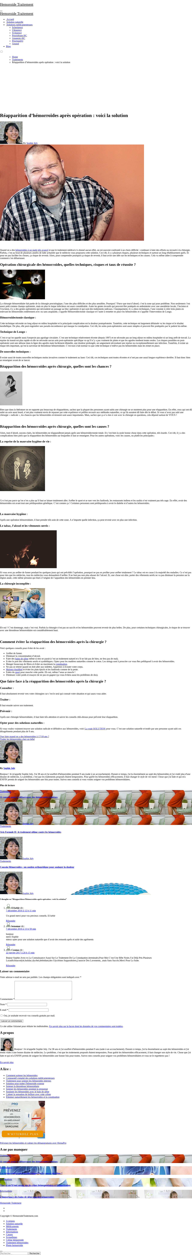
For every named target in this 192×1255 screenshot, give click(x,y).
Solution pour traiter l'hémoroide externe (25, 1083)
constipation (61, 664)
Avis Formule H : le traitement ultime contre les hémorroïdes (30, 832)
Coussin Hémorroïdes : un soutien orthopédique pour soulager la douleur (37, 867)
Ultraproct (17, 30)
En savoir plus (7, 1062)
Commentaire (7, 999)
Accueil (10, 19)
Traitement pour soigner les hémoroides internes (28, 1081)
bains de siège (21, 658)
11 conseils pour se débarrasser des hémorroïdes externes (29, 797)
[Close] (1, 1251)
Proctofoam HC (19, 35)
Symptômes (11, 1237)
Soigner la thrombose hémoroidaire (22, 1086)
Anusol (15, 43)
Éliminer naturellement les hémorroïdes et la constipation (32, 1097)
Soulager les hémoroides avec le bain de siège (27, 1091)
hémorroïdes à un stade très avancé (31, 250)
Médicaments (12, 1226)
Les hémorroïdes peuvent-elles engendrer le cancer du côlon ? (31, 1173)
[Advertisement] (96, 87)
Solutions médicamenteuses (19, 24)
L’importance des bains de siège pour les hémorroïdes (27, 1197)
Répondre (10, 921)
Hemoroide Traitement (16, 4)
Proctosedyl (17, 41)
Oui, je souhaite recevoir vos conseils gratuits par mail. (29, 1015)
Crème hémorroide (15, 1240)
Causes (9, 1234)
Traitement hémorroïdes (17, 1242)
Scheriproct (17, 27)
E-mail (4, 1010)
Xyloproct (17, 33)
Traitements (5, 791)
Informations (6, 1167)
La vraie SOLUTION (95, 728)
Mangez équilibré (14, 669)
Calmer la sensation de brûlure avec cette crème (28, 1094)
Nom (3, 1004)
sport (17, 672)
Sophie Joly (32, 143)
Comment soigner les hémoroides (22, 1075)
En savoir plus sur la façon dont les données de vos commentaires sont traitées (86, 1026)
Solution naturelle (14, 22)
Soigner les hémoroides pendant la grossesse (27, 1089)
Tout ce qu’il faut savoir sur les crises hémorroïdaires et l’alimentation (35, 1185)
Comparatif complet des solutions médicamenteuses (30, 1078)
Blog (8, 46)
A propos (10, 1221)
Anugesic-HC (18, 38)
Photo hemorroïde (14, 1245)
